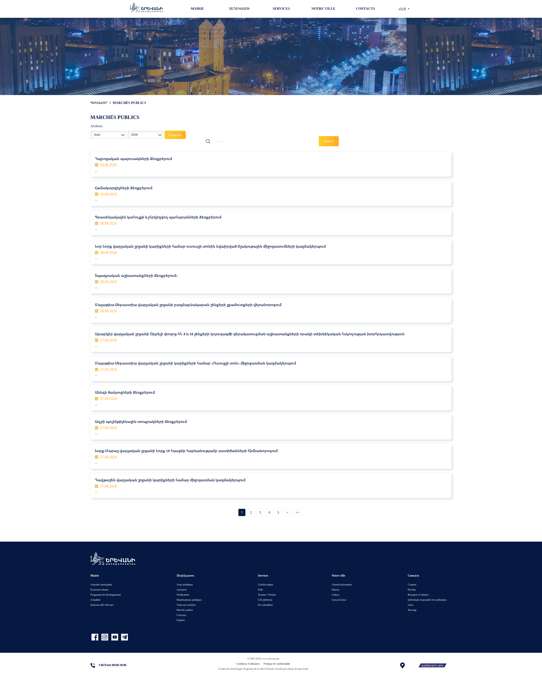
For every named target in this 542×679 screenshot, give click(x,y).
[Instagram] (105, 637)
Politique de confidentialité (277, 663)
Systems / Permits (267, 594)
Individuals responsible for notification (427, 600)
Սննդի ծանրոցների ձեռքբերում (125, 392)
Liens (410, 605)
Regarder (175, 135)
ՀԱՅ (403, 9)
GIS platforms (265, 600)
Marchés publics (129, 102)
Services (281, 8)
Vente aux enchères (186, 605)
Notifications (183, 594)
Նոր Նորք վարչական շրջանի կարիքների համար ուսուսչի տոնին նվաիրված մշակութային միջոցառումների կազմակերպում (210, 246)
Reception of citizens (418, 594)
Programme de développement (105, 594)
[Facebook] (95, 637)
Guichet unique (265, 584)
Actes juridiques (185, 584)
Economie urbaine (99, 589)
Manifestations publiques (189, 600)
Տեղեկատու (239, 8)
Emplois (181, 620)
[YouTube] (115, 637)
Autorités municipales (101, 584)
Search (329, 141)
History (335, 589)
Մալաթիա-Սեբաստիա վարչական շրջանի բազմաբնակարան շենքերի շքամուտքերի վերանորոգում (188, 304)
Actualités (95, 600)
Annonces (182, 589)
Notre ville (323, 8)
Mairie (197, 8)
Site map (412, 610)
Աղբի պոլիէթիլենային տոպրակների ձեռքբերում (141, 421)
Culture (335, 594)
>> (297, 512)
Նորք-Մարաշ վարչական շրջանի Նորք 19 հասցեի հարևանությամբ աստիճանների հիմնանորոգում (186, 450)
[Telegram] (124, 637)
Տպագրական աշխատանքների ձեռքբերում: (136, 275)
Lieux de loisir (339, 600)
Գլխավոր (99, 102)
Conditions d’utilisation (248, 663)
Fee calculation (265, 605)
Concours (181, 615)
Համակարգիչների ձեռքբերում (123, 187)
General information (342, 584)
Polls (260, 589)
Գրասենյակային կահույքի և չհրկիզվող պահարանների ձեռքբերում (158, 217)
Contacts (365, 8)
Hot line (412, 589)
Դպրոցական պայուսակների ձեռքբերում (133, 158)
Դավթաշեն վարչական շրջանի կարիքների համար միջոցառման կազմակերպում (170, 480)
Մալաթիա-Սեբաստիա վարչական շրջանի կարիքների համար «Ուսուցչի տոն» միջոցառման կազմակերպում (195, 363)
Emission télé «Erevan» (102, 605)
